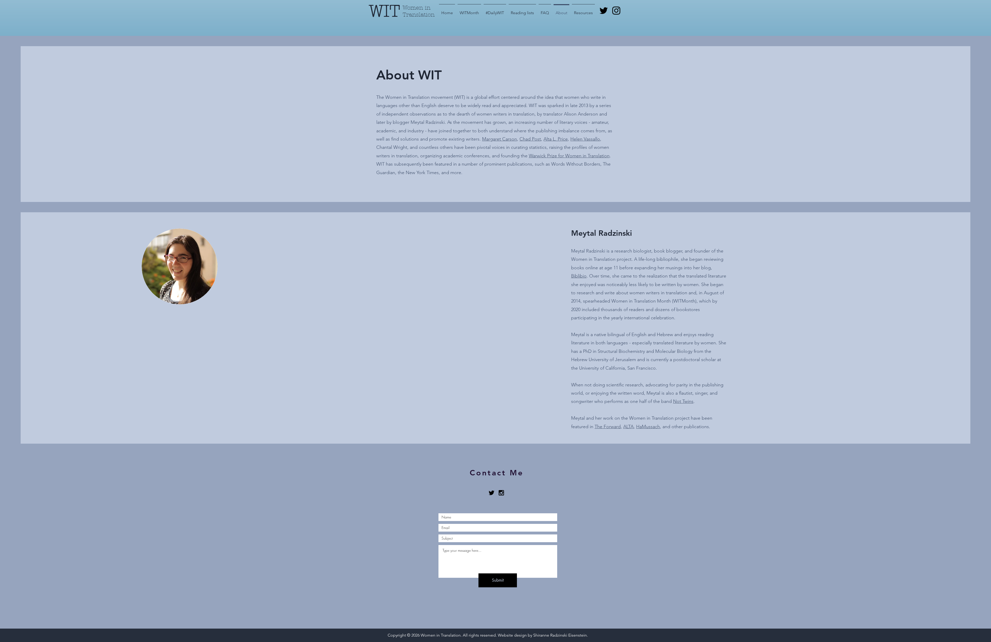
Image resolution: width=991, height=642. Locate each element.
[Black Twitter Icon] (491, 493)
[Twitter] (603, 10)
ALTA (628, 426)
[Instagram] (616, 10)
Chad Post (530, 139)
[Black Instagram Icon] (501, 493)
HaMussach (648, 426)
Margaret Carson (499, 139)
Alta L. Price (556, 139)
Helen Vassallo (585, 139)
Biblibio (579, 276)
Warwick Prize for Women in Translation (569, 156)
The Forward (608, 426)
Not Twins (683, 401)
